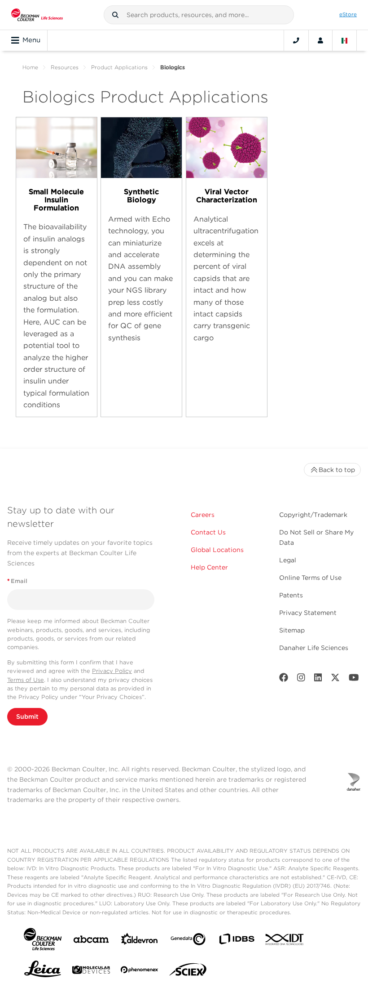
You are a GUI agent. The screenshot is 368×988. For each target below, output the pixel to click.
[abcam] (91, 941)
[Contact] (296, 40)
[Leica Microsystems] (42, 971)
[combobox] (199, 15)
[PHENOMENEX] (139, 971)
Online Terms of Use (310, 577)
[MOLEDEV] (91, 972)
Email (17, 581)
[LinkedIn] (318, 679)
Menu (31, 40)
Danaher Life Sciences (313, 647)
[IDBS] (236, 941)
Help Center (209, 567)
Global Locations (217, 549)
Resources (65, 67)
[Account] (320, 40)
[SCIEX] (188, 972)
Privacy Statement (308, 612)
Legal (287, 560)
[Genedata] (188, 941)
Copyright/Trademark (313, 514)
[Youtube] (354, 679)
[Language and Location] (345, 40)
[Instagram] (301, 679)
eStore (348, 14)
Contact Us (208, 532)
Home (30, 67)
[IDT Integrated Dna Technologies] (285, 941)
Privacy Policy (112, 671)
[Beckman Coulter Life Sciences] (37, 14)
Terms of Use (25, 679)
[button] (115, 15)
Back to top (337, 469)
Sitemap (292, 630)
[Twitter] (335, 679)
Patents (291, 595)
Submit (27, 716)
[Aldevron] (139, 941)
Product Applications (119, 67)
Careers (203, 514)
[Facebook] (283, 679)
